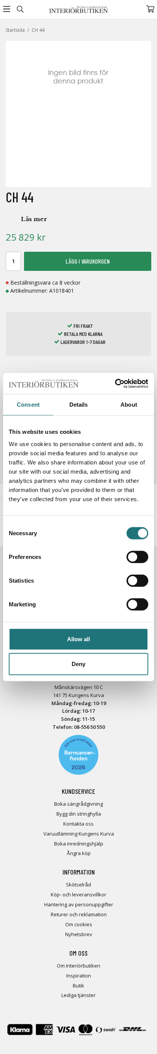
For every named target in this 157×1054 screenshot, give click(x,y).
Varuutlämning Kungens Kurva (78, 833)
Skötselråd (78, 884)
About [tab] (128, 404)
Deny (78, 664)
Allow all (78, 638)
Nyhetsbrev (78, 934)
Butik (78, 985)
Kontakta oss (78, 823)
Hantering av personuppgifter (78, 904)
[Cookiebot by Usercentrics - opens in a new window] (115, 383)
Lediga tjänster (78, 995)
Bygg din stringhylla (78, 813)
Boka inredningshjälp (78, 843)
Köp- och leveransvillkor (78, 894)
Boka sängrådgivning (78, 803)
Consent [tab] (28, 404)
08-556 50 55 (88, 726)
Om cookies (78, 924)
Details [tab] (78, 404)
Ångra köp (79, 853)
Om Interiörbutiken (78, 965)
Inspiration (78, 975)
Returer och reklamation (79, 914)
